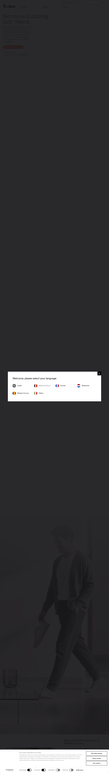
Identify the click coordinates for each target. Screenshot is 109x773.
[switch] (44, 770)
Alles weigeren (96, 763)
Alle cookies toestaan (96, 753)
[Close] (99, 373)
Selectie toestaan (96, 758)
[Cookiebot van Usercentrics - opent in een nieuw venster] (9, 770)
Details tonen (79, 770)
